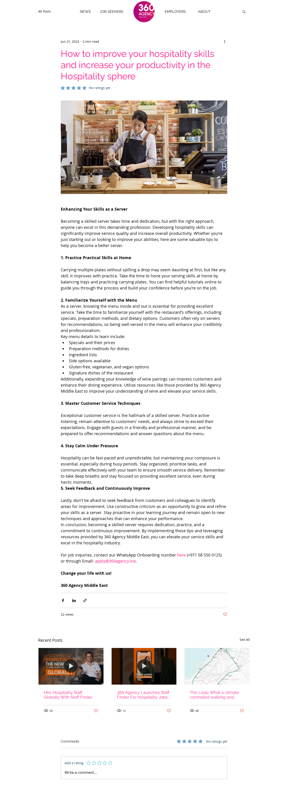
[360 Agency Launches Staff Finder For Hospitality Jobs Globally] (144, 666)
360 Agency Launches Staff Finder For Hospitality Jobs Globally (143, 694)
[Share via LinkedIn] (74, 600)
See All (245, 639)
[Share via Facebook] (63, 600)
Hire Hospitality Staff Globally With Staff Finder (68, 694)
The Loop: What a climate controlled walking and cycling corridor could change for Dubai (214, 694)
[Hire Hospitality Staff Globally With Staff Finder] (71, 666)
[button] (244, 11)
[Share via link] (85, 600)
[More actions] (224, 41)
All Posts (44, 11)
